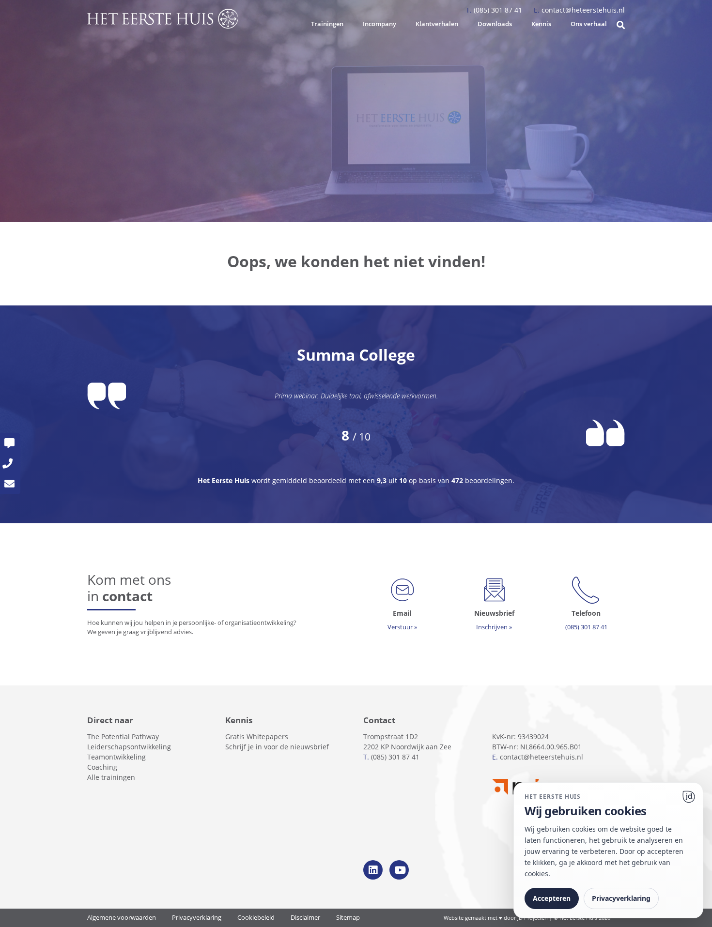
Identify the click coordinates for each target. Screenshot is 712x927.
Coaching (102, 767)
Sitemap (348, 917)
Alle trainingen (111, 777)
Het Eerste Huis (224, 480)
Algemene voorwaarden (121, 917)
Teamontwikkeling (116, 756)
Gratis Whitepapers (256, 736)
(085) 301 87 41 (495, 10)
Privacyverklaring (196, 917)
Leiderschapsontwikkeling (129, 746)
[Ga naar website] (688, 796)
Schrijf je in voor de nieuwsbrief (277, 746)
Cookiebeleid (256, 917)
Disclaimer (305, 917)
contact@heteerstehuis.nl (579, 10)
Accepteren (552, 898)
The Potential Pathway (123, 736)
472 (457, 480)
